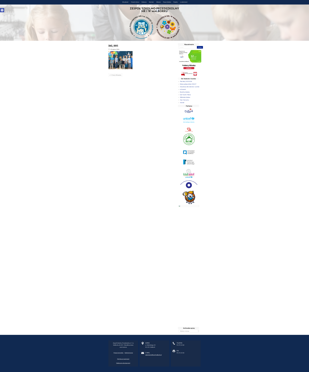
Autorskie (121, 353)
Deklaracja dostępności (123, 363)
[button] (2, 10)
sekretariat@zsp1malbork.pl (153, 355)
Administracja (129, 353)
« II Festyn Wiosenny (115, 75)
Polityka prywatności (123, 359)
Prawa (116, 353)
